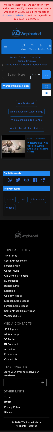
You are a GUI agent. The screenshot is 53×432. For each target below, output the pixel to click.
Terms (7, 397)
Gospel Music (11, 270)
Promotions (10, 354)
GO (46, 74)
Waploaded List (12, 315)
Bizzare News (11, 285)
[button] (5, 46)
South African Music (15, 260)
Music (22, 199)
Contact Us (10, 359)
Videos (10, 207)
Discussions (37, 199)
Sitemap (8, 412)
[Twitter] (18, 180)
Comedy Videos (13, 295)
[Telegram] (43, 180)
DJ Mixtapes (11, 280)
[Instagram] (26, 180)
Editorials (9, 290)
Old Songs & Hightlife (16, 275)
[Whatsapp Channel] (10, 180)
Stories (10, 199)
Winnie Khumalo (26, 103)
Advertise (9, 349)
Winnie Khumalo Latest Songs (26, 111)
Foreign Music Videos (16, 305)
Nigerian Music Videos (16, 300)
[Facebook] (35, 180)
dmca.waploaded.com (15, 15)
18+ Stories (10, 255)
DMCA (7, 402)
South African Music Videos (19, 310)
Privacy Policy (12, 407)
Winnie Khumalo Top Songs (26, 119)
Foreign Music (12, 265)
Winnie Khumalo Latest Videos (26, 128)
